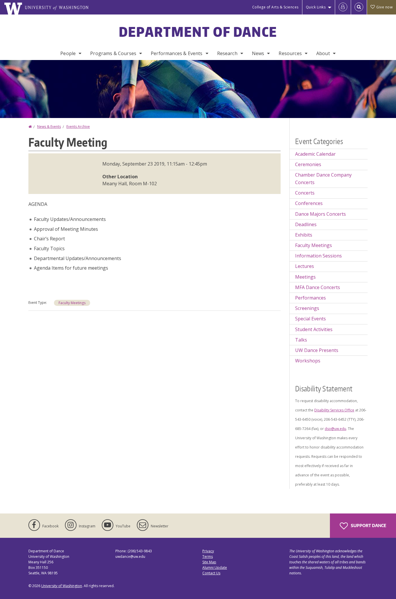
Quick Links (316, 7)
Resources (290, 53)
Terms (207, 556)
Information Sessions (318, 256)
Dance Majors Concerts (320, 214)
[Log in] (343, 7)
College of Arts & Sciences (275, 7)
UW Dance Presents (316, 350)
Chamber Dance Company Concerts (323, 179)
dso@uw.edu (335, 428)
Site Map (209, 562)
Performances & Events (176, 53)
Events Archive (78, 126)
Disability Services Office (334, 410)
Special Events (310, 318)
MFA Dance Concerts (317, 287)
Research (227, 53)
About (323, 53)
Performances (310, 298)
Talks (301, 340)
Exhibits (303, 235)
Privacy (208, 551)
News (258, 53)
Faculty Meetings (72, 302)
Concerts (305, 193)
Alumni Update (214, 567)
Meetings (305, 277)
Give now (384, 7)
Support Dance (368, 525)
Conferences (309, 203)
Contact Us (211, 573)
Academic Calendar (315, 154)
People (68, 53)
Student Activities (314, 329)
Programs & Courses (113, 53)
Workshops (307, 360)
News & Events (49, 126)
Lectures (304, 266)
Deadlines (306, 224)
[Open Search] (359, 7)
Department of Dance (198, 31)
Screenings (307, 308)
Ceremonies (308, 164)
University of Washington (61, 585)
